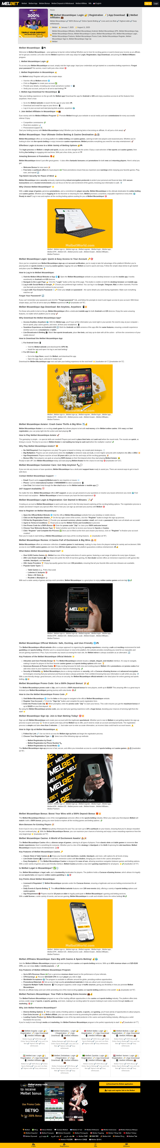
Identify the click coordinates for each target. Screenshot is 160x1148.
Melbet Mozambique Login (127, 34)
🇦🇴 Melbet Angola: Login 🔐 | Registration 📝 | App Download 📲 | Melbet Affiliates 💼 (34, 1033)
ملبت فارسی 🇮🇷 (69, 1136)
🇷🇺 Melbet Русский (30, 1136)
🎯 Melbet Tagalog (97, 1133)
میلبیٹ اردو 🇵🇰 (44, 1136)
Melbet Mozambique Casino (85, 34)
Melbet (24, 3)
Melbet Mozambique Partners (63, 36)
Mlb (90, 3)
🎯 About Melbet (46, 1130)
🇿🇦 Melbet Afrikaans (91, 1130)
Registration (64, 1146)
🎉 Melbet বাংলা (105, 1136)
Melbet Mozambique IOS (106, 34)
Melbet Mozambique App (128, 31)
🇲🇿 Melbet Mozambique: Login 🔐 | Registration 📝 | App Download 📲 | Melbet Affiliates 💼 (94, 16)
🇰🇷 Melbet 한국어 (95, 1139)
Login (33, 1146)
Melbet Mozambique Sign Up (80, 39)
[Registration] (64, 1144)
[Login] (33, 1144)
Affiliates (126, 1146)
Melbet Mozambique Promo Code (89, 36)
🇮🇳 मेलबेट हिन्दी (94, 1136)
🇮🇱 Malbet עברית (76, 1130)
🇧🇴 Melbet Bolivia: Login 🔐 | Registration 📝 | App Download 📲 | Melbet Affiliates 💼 (126, 1033)
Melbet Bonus (44, 3)
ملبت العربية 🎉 (56, 1136)
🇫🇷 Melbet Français (47, 1133)
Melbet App (33, 3)
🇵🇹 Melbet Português (80, 1133)
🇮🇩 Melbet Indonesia (108, 1130)
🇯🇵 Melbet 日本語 (81, 1139)
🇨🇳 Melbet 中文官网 (65, 1139)
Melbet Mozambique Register (113, 36)
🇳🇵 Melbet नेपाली (81, 1136)
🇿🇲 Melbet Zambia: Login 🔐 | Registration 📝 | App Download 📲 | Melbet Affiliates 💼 (95, 1058)
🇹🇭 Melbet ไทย (132, 1136)
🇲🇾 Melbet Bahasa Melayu (128, 1130)
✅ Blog (35, 1130)
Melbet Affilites (81, 3)
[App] (95, 1144)
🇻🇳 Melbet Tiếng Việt (113, 1133)
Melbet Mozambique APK (108, 31)
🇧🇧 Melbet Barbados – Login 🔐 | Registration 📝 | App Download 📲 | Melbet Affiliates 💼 (65, 1034)
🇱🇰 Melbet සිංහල (119, 1136)
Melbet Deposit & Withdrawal (62, 3)
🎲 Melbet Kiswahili (63, 1133)
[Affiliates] (126, 1144)
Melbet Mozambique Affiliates (63, 31)
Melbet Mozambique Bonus (62, 34)
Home (52, 10)
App (95, 1146)
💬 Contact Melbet (61, 1130)
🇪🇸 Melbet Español (30, 1133)
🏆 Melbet (26, 1130)
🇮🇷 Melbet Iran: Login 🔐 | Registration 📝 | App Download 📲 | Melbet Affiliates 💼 (34, 1058)
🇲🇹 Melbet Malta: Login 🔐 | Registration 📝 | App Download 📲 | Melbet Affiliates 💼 (95, 1033)
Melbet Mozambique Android (87, 31)
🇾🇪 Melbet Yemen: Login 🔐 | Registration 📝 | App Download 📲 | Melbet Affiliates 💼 (126, 1058)
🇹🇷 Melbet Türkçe (130, 1133)
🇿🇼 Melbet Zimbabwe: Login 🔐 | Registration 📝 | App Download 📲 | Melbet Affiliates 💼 (64, 1059)
